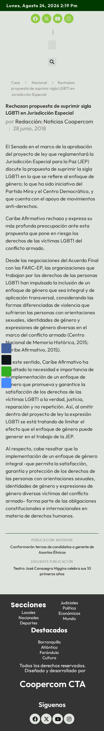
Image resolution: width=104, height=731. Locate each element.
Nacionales (29, 617)
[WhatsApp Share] (6, 371)
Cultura (49, 657)
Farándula (49, 652)
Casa (15, 82)
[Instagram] (68, 18)
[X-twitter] (46, 18)
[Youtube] (57, 18)
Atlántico (49, 647)
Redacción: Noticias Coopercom (54, 121)
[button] (52, 44)
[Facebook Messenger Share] (6, 383)
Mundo (69, 618)
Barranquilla (49, 642)
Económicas (69, 613)
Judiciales (69, 602)
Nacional (39, 82)
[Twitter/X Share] (6, 360)
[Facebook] (35, 18)
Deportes (28, 623)
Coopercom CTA (53, 683)
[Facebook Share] (6, 348)
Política (69, 608)
